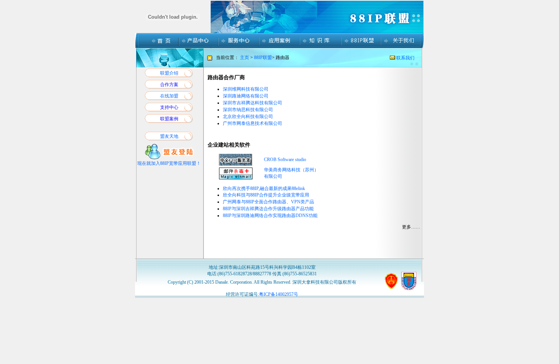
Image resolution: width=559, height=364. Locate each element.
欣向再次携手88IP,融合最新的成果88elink (264, 188)
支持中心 (169, 107)
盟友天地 (169, 136)
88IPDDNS (270, 215)
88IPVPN (268, 201)
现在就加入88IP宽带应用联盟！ (169, 163)
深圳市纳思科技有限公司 (248, 109)
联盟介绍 (169, 73)
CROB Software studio (285, 159)
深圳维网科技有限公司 (245, 89)
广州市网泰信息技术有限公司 (252, 123)
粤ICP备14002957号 (278, 294)
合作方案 (169, 84)
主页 (244, 57)
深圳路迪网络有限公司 (245, 96)
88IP (266, 195)
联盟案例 (169, 118)
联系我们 (404, 58)
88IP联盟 (263, 57)
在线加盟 (169, 96)
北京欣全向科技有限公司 (248, 116)
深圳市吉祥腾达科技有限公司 (252, 102)
